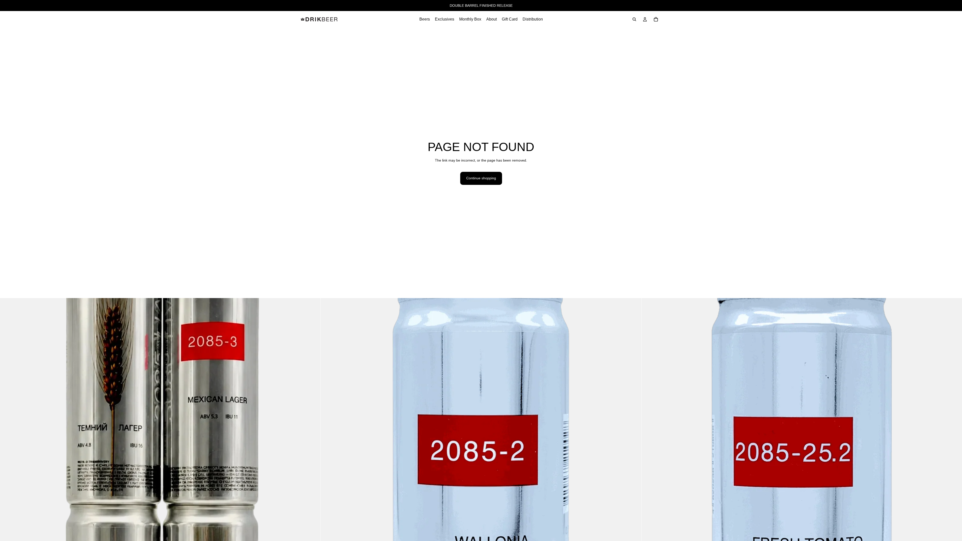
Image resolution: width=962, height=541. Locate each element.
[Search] (634, 19)
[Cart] (655, 19)
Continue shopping (481, 178)
